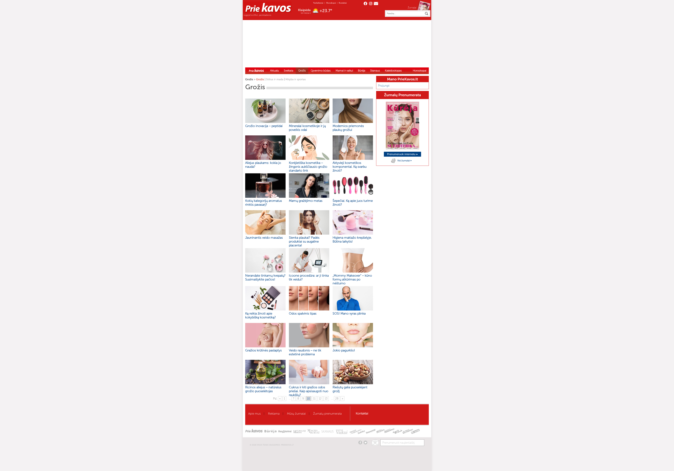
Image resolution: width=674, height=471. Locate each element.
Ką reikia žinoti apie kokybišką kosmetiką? (260, 315)
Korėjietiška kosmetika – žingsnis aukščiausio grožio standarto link (308, 166)
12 (320, 398)
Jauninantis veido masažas (264, 238)
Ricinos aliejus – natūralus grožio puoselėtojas (263, 389)
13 (326, 398)
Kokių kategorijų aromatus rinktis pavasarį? (263, 203)
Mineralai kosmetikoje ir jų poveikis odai (307, 128)
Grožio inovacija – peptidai (264, 126)
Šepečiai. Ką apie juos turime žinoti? (353, 203)
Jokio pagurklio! (344, 350)
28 (337, 398)
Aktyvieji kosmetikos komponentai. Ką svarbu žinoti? (349, 166)
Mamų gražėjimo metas (305, 201)
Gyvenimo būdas (321, 70)
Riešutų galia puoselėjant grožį (350, 389)
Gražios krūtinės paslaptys (263, 350)
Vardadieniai (318, 3)
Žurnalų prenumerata (327, 413)
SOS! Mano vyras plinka (349, 313)
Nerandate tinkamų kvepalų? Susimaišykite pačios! (265, 277)
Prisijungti (383, 85)
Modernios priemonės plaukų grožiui (348, 128)
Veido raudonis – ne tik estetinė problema (305, 352)
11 (314, 398)
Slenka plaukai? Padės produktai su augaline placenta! (304, 241)
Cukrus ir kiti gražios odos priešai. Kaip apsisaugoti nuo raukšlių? (308, 391)
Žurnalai (412, 7)
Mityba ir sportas (295, 79)
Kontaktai (343, 3)
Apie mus (254, 413)
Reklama (274, 413)
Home (256, 70)
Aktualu (274, 70)
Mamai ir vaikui (344, 70)
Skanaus (375, 70)
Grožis (302, 70)
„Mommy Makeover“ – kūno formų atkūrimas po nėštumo (352, 279)
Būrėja (361, 70)
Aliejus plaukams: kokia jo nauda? (263, 165)
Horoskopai (331, 3)
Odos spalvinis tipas (302, 313)
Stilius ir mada (274, 79)
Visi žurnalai (403, 160)
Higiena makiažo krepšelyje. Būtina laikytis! (352, 239)
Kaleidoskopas (393, 70)
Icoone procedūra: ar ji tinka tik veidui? (309, 277)
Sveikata (288, 70)
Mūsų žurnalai (296, 413)
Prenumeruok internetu (401, 154)
